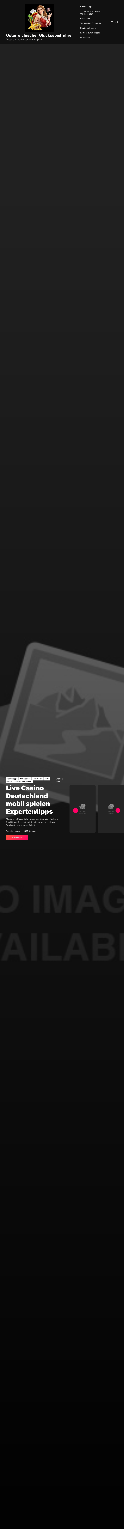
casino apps (12, 779)
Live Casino (25, 779)
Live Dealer (37, 779)
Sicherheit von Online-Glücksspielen (90, 12)
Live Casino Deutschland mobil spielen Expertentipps (29, 799)
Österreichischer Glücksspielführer (39, 35)
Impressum (85, 37)
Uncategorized (60, 780)
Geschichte (85, 18)
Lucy (34, 831)
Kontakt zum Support (90, 33)
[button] (75, 810)
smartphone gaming (23, 782)
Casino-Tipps (86, 6)
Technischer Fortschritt (90, 23)
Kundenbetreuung (88, 28)
